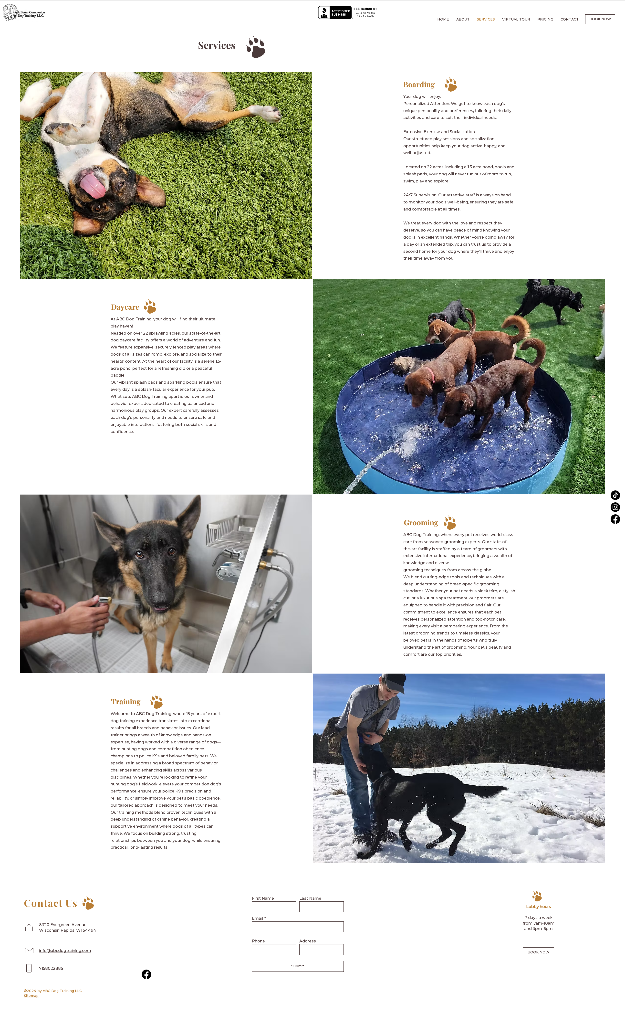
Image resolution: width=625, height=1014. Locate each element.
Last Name (310, 898)
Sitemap (31, 995)
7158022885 (51, 968)
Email (257, 918)
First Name (263, 898)
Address (307, 941)
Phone (258, 941)
